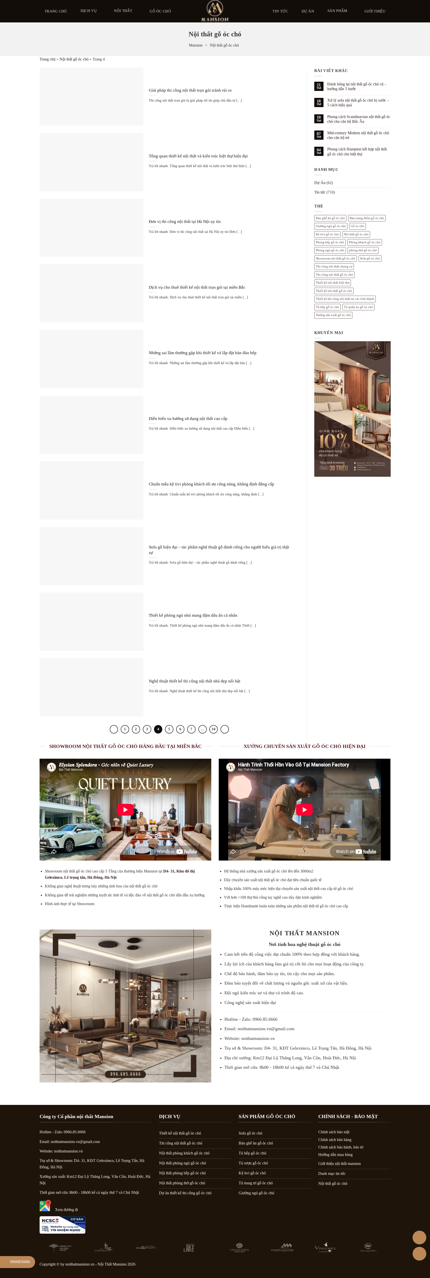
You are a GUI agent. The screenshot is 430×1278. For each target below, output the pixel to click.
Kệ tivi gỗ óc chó (327, 234)
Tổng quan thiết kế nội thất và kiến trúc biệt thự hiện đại (198, 156)
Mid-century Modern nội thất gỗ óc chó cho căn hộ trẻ (358, 135)
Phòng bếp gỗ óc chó (330, 242)
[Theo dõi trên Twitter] (371, 1266)
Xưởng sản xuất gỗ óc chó (333, 315)
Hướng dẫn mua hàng (335, 1154)
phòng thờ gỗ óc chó (363, 250)
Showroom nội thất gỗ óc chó (335, 258)
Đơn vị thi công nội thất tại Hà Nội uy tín (185, 221)
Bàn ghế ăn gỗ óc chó (330, 218)
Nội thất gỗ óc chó (74, 59)
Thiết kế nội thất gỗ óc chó (334, 291)
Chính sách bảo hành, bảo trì (340, 1147)
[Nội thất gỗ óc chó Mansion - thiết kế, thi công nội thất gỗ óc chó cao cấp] (215, 11)
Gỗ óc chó (160, 11)
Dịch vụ (89, 11)
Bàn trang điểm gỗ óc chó (367, 218)
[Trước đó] (114, 729)
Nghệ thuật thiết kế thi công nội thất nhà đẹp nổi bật (194, 681)
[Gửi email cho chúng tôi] (384, 1266)
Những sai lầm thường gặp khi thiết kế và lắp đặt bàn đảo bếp (203, 352)
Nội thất (123, 11)
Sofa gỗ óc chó (370, 258)
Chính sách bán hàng (334, 1140)
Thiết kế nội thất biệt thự (332, 282)
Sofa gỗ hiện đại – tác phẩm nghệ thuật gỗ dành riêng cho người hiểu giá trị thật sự (219, 550)
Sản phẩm (337, 11)
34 (213, 729)
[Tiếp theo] (224, 729)
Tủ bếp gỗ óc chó (327, 307)
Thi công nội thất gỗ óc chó (334, 274)
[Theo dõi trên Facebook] (345, 1266)
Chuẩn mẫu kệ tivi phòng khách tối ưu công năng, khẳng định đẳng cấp (211, 484)
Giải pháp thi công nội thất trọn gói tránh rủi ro (190, 90)
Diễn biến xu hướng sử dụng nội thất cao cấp (188, 418)
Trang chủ (56, 11)
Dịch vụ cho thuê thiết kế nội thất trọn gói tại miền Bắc (197, 287)
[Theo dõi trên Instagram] (358, 1266)
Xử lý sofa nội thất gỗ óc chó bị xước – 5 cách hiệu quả (358, 102)
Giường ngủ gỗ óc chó (331, 226)
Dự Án (308, 11)
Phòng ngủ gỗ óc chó (330, 250)
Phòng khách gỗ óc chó (364, 242)
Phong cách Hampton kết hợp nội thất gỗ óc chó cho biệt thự (356, 151)
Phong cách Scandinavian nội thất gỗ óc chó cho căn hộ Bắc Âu (358, 119)
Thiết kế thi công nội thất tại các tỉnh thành (345, 299)
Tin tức (280, 11)
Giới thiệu (375, 11)
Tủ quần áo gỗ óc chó (358, 307)
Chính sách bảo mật (333, 1132)
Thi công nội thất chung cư (334, 266)
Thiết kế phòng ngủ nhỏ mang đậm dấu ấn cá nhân (193, 615)
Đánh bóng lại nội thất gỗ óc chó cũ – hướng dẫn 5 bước (356, 86)
